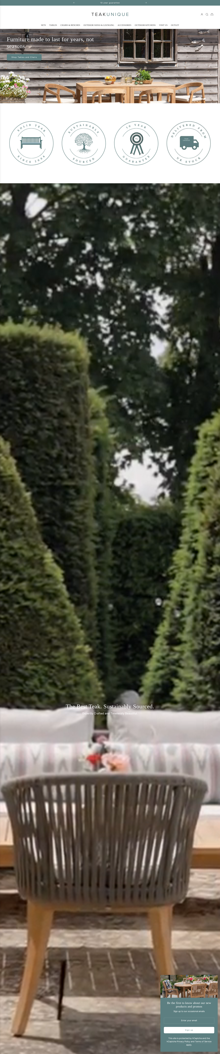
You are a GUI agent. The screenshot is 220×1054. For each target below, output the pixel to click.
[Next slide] (146, 3)
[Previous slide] (74, 3)
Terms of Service (203, 1041)
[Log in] (201, 14)
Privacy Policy (183, 1041)
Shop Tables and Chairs (24, 57)
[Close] (213, 979)
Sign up (189, 1030)
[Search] (206, 14)
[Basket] (211, 14)
